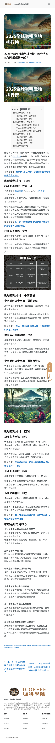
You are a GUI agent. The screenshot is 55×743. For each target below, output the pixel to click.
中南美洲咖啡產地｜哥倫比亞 (28, 125)
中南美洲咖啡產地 (9, 645)
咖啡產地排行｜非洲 (22, 113)
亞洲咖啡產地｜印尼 (24, 137)
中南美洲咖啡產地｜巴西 (26, 128)
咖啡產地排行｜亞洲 (22, 134)
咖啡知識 (38, 62)
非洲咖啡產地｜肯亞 (24, 119)
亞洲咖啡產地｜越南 (24, 140)
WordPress (12, 737)
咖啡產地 (17, 156)
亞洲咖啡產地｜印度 (24, 143)
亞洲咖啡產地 (17, 645)
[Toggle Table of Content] (38, 109)
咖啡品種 (23, 645)
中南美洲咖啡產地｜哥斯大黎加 (28, 131)
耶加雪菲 (19, 191)
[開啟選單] (49, 4)
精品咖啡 (46, 645)
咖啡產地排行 (35, 645)
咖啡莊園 (41, 645)
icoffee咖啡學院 (21, 62)
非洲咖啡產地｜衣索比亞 (26, 116)
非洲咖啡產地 (15, 647)
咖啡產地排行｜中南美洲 (23, 122)
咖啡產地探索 (32, 62)
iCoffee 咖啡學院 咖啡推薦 (21, 4)
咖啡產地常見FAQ (20, 146)
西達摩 (41, 191)
